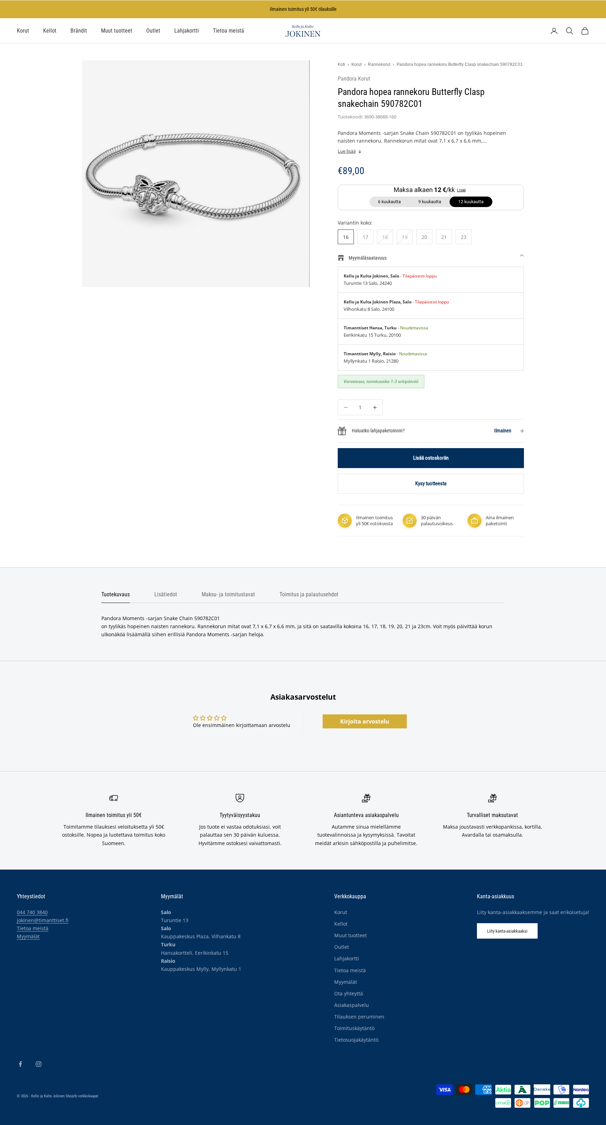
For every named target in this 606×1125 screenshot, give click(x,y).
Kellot (49, 31)
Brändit (78, 31)
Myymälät (28, 936)
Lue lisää (347, 151)
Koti (341, 64)
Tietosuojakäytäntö (356, 1039)
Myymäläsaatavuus (367, 258)
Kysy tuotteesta (430, 483)
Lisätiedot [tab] (165, 594)
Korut (23, 31)
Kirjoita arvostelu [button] (364, 721)
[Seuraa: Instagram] (38, 1064)
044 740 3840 (32, 912)
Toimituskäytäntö (354, 1028)
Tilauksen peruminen (359, 1016)
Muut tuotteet (116, 31)
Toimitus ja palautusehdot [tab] (309, 594)
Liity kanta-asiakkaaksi (507, 931)
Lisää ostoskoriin (431, 458)
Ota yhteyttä (348, 993)
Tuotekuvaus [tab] (115, 594)
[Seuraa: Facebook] (20, 1064)
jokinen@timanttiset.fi (42, 920)
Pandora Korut (354, 79)
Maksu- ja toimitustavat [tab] (228, 594)
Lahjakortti (186, 31)
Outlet (153, 31)
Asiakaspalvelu (351, 1005)
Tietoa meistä (228, 31)
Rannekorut (379, 64)
